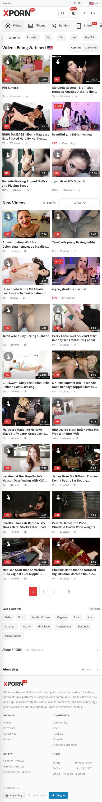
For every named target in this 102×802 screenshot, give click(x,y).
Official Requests (63, 774)
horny (27, 626)
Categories (15, 37)
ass (74, 37)
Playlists (58, 734)
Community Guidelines (17, 772)
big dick (90, 37)
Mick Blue (44, 626)
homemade (64, 626)
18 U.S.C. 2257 (83, 769)
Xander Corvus (41, 617)
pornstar (32, 37)
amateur (10, 626)
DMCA (56, 769)
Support (80, 774)
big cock (83, 626)
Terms (56, 763)
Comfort (76, 48)
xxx (61, 37)
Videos (7, 723)
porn (21, 617)
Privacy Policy (83, 763)
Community (60, 723)
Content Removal (13, 761)
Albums (8, 739)
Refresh (94, 608)
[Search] (62, 13)
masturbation (13, 636)
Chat (56, 728)
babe (8, 617)
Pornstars (9, 728)
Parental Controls (13, 767)
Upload (57, 739)
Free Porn (8, 3)
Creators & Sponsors (65, 745)
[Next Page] (69, 591)
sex (48, 37)
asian (77, 617)
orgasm (62, 617)
